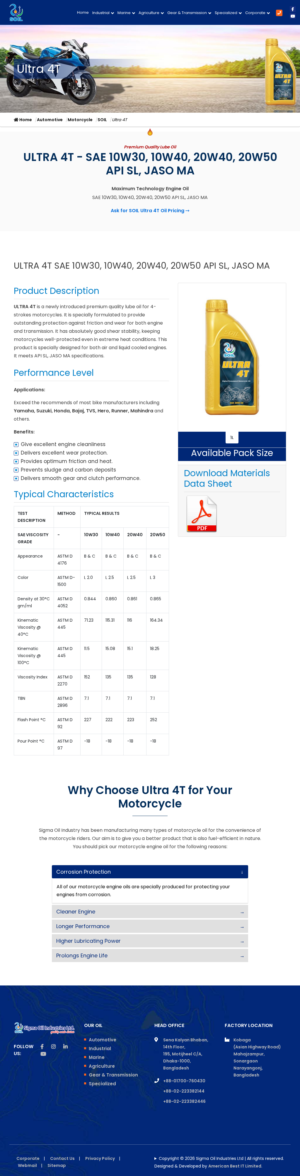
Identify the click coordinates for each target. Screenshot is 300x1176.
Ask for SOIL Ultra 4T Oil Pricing (150, 210)
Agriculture (149, 13)
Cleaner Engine (75, 911)
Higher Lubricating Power (88, 940)
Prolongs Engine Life (82, 955)
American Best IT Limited (234, 1166)
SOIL (102, 120)
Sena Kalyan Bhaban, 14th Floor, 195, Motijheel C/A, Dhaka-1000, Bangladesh (185, 1054)
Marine (124, 13)
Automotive (50, 120)
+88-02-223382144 (183, 1091)
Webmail (27, 1165)
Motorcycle (80, 120)
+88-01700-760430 (184, 1081)
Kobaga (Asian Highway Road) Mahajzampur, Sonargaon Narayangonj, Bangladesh (257, 1057)
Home (83, 12)
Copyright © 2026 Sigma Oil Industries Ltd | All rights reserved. (221, 1158)
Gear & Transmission (187, 13)
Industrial (101, 13)
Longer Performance (83, 926)
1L (232, 437)
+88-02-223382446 (184, 1101)
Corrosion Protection (83, 871)
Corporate (255, 13)
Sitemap (56, 1165)
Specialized (226, 13)
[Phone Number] (279, 13)
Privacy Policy (100, 1158)
